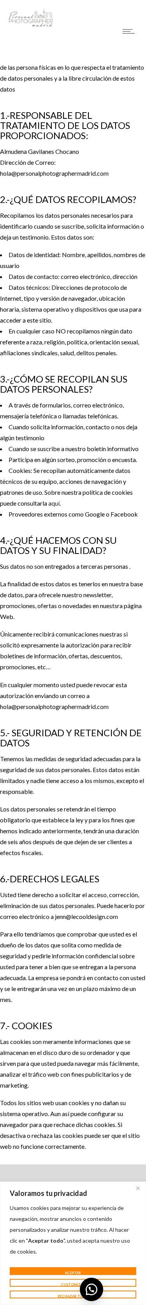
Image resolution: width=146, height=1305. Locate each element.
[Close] (137, 1188)
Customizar (73, 1284)
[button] (91, 1289)
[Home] (31, 25)
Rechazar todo (73, 1296)
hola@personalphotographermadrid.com (54, 173)
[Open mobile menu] (130, 31)
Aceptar (73, 1273)
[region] (73, 1243)
